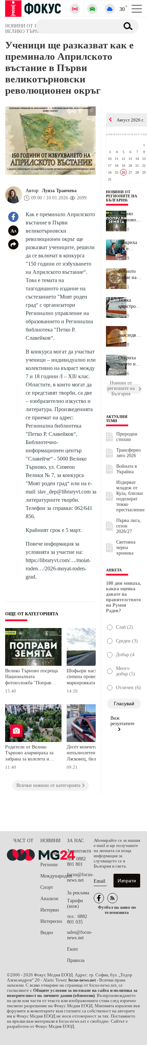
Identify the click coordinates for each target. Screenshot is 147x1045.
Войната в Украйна (126, 469)
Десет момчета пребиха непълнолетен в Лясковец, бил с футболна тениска (91, 753)
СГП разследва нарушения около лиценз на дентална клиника (129, 332)
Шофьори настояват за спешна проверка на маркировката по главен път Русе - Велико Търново (91, 677)
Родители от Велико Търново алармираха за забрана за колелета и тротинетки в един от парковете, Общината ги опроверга (30, 753)
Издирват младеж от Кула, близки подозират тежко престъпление (130, 496)
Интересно (51, 921)
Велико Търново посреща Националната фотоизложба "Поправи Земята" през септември (31, 677)
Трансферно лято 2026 (128, 453)
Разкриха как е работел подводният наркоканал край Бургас (130, 246)
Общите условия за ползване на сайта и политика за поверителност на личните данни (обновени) (72, 993)
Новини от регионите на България (121, 196)
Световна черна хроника (125, 547)
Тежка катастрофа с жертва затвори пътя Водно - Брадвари (129, 303)
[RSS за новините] (112, 898)
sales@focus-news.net (79, 935)
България (49, 853)
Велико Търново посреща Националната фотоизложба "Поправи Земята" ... (130, 217)
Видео (46, 932)
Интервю (49, 910)
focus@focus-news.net (80, 877)
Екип (72, 949)
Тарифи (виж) (75, 903)
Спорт (46, 887)
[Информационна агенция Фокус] (99, 898)
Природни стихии (126, 436)
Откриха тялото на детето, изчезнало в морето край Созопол (128, 361)
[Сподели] (13, 244)
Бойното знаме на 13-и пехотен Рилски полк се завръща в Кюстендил (129, 274)
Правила (75, 960)
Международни (53, 876)
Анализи (49, 898)
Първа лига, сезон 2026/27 (128, 526)
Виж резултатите (122, 721)
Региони (49, 864)
